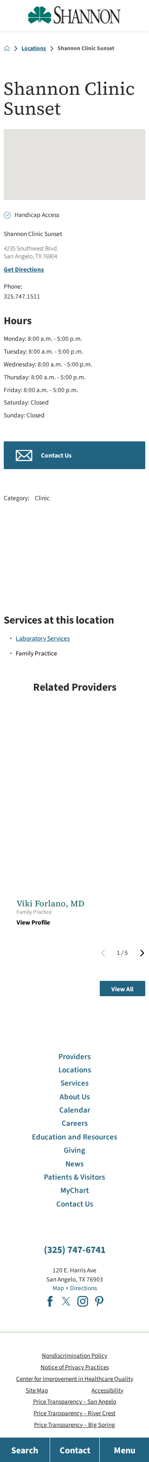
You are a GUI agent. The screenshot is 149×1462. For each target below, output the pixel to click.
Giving (74, 1150)
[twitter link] (66, 1301)
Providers (74, 1056)
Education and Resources (74, 1137)
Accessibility (107, 1390)
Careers (75, 1123)
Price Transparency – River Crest (74, 1413)
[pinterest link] (99, 1301)
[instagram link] (82, 1301)
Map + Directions (75, 1288)
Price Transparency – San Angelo (74, 1401)
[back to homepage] (7, 48)
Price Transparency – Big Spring (74, 1425)
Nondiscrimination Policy (74, 1355)
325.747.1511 (22, 296)
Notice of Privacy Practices (75, 1367)
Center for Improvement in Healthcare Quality (74, 1379)
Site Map (37, 1390)
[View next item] (142, 953)
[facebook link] (50, 1301)
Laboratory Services (43, 638)
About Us (75, 1097)
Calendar (74, 1110)
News (74, 1164)
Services (74, 1083)
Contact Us (74, 1204)
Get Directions (24, 269)
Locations (34, 48)
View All (122, 989)
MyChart (74, 1190)
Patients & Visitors (74, 1177)
